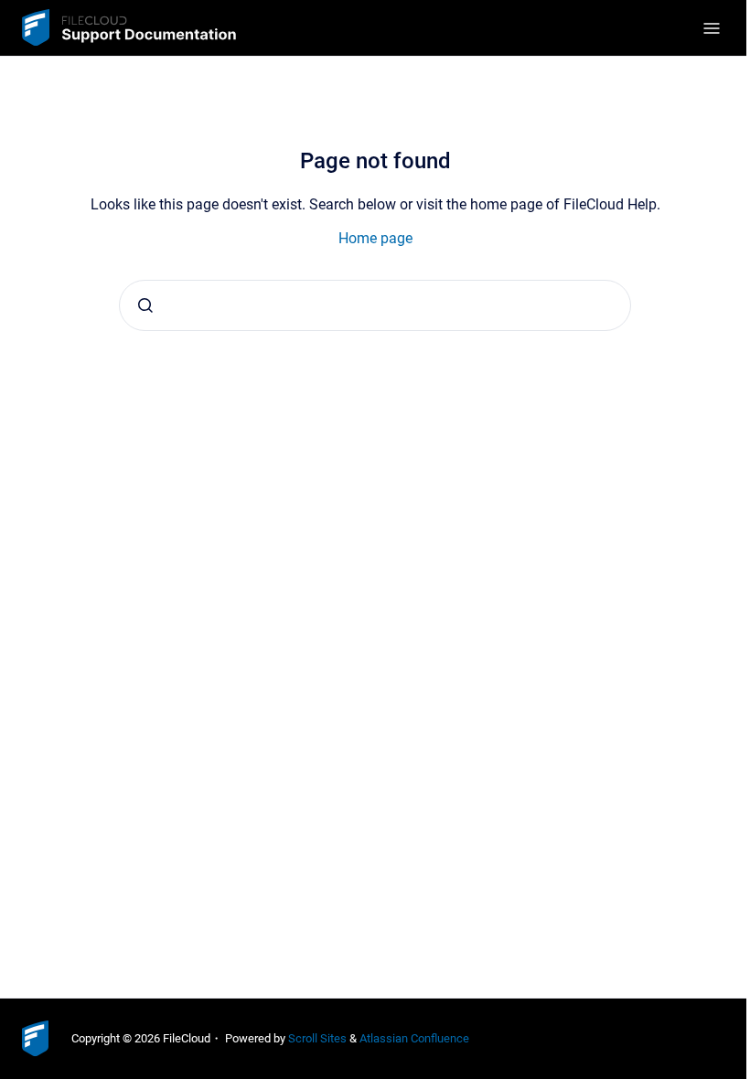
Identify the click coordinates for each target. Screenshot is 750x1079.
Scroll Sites (317, 1038)
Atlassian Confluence (414, 1038)
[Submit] (145, 305)
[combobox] (375, 305)
